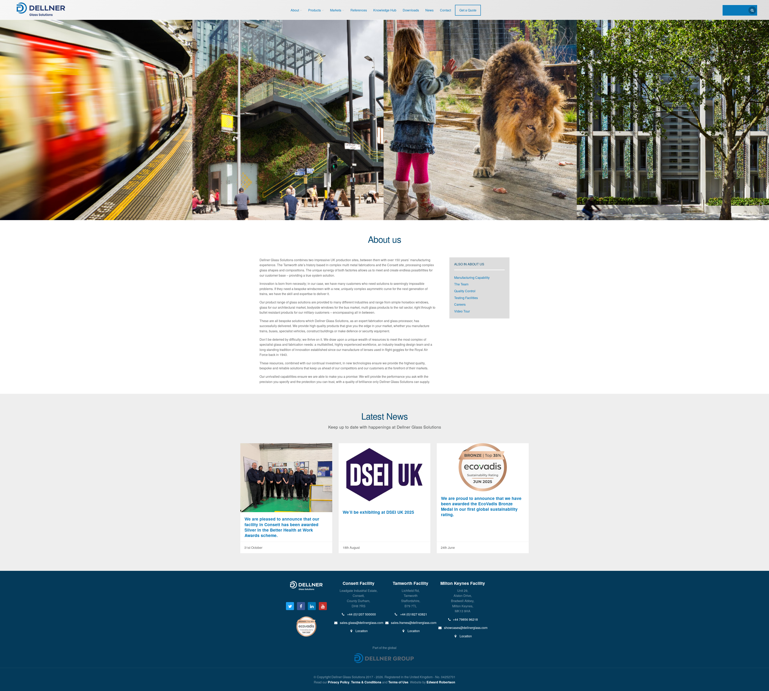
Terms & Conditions (366, 682)
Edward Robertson (441, 682)
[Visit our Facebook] (301, 606)
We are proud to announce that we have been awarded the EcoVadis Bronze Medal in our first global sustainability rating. (481, 506)
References (358, 10)
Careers (460, 304)
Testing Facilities (466, 297)
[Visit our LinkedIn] (312, 606)
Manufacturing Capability (472, 277)
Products (314, 10)
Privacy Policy (338, 682)
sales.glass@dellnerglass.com (361, 622)
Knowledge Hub (384, 10)
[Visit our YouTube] (323, 606)
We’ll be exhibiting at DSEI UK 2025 (378, 512)
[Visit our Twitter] (290, 606)
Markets (335, 10)
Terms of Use (398, 682)
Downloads (411, 10)
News (429, 10)
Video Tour (462, 311)
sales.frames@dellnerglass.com (413, 622)
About (295, 10)
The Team (461, 284)
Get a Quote (467, 10)
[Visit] (306, 626)
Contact (445, 10)
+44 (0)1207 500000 (361, 614)
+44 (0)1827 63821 (413, 614)
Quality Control (464, 291)
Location (361, 631)
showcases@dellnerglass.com (465, 627)
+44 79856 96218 (465, 619)
